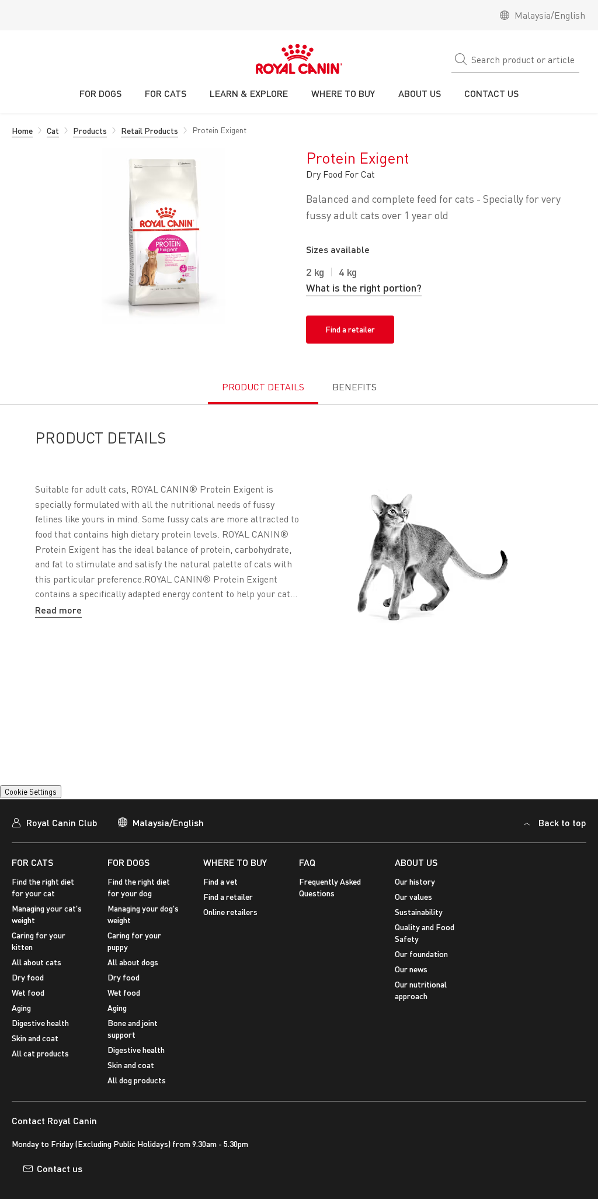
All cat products (40, 1068)
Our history (415, 897)
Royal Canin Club (62, 837)
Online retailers (230, 927)
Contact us (59, 1182)
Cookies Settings (33, 807)
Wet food (28, 1008)
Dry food (28, 992)
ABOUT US (416, 877)
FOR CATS (32, 877)
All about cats (36, 977)
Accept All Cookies (486, 1135)
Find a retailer (350, 329)
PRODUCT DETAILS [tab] (263, 387)
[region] (299, 1136)
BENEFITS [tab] (354, 387)
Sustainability (419, 927)
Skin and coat (35, 1053)
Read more (58, 609)
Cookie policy (255, 1144)
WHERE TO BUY (235, 877)
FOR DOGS (128, 877)
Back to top (562, 837)
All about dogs (132, 977)
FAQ (307, 877)
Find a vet (220, 897)
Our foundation (421, 969)
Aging (21, 1023)
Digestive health (40, 1038)
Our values (413, 912)
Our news (411, 984)
